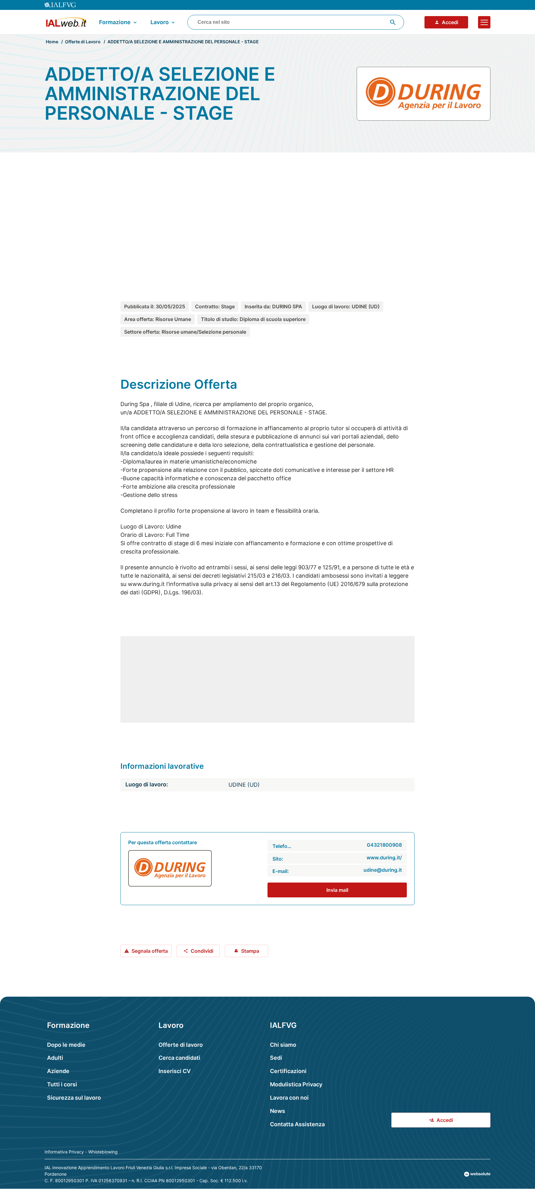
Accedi (450, 22)
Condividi (202, 951)
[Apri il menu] (484, 22)
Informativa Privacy (64, 1151)
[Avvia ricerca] (393, 22)
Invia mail (337, 890)
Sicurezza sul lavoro (74, 1097)
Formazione (115, 22)
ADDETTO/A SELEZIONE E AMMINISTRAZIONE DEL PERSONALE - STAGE (183, 41)
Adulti (55, 1057)
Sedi (276, 1057)
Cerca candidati (179, 1057)
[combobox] (295, 22)
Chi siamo (283, 1044)
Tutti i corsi (62, 1084)
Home (52, 41)
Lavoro (159, 22)
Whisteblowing (103, 1151)
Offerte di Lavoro (83, 41)
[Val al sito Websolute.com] (477, 1174)
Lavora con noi (289, 1097)
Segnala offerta (150, 951)
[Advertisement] (267, 215)
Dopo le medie (66, 1044)
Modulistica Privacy (296, 1084)
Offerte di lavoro (181, 1044)
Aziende (58, 1071)
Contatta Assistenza (297, 1124)
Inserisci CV (175, 1071)
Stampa (250, 951)
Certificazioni (288, 1071)
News (277, 1111)
